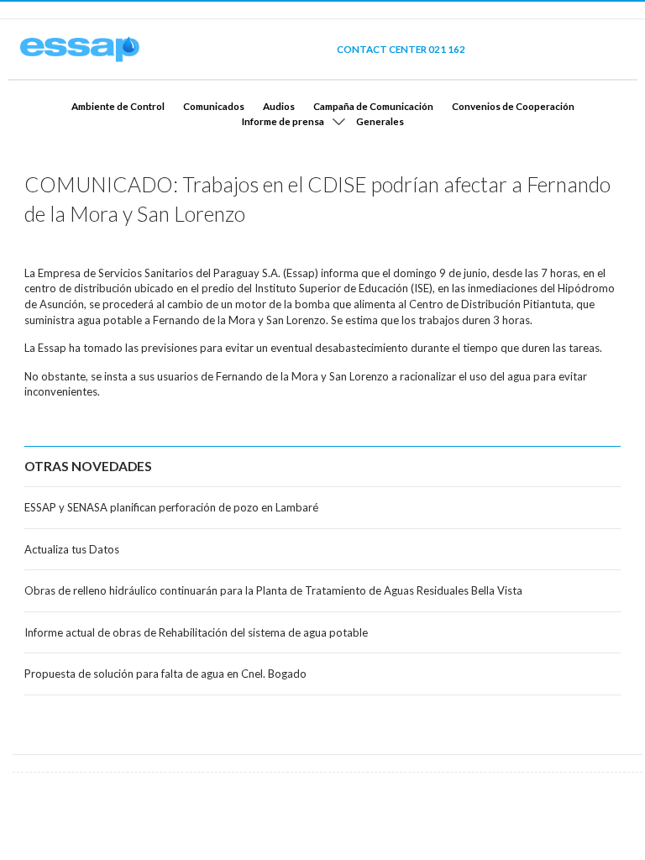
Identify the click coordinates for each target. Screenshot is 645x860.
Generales (380, 121)
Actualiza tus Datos (71, 549)
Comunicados (213, 106)
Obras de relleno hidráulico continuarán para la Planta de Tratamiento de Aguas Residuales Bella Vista (273, 590)
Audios (279, 106)
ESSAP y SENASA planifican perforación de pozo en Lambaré (171, 507)
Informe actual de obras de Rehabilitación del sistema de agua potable (196, 632)
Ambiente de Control (118, 106)
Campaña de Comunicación (373, 106)
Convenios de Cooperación (513, 106)
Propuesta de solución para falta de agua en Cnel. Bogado (165, 673)
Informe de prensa (283, 121)
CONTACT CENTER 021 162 (401, 49)
